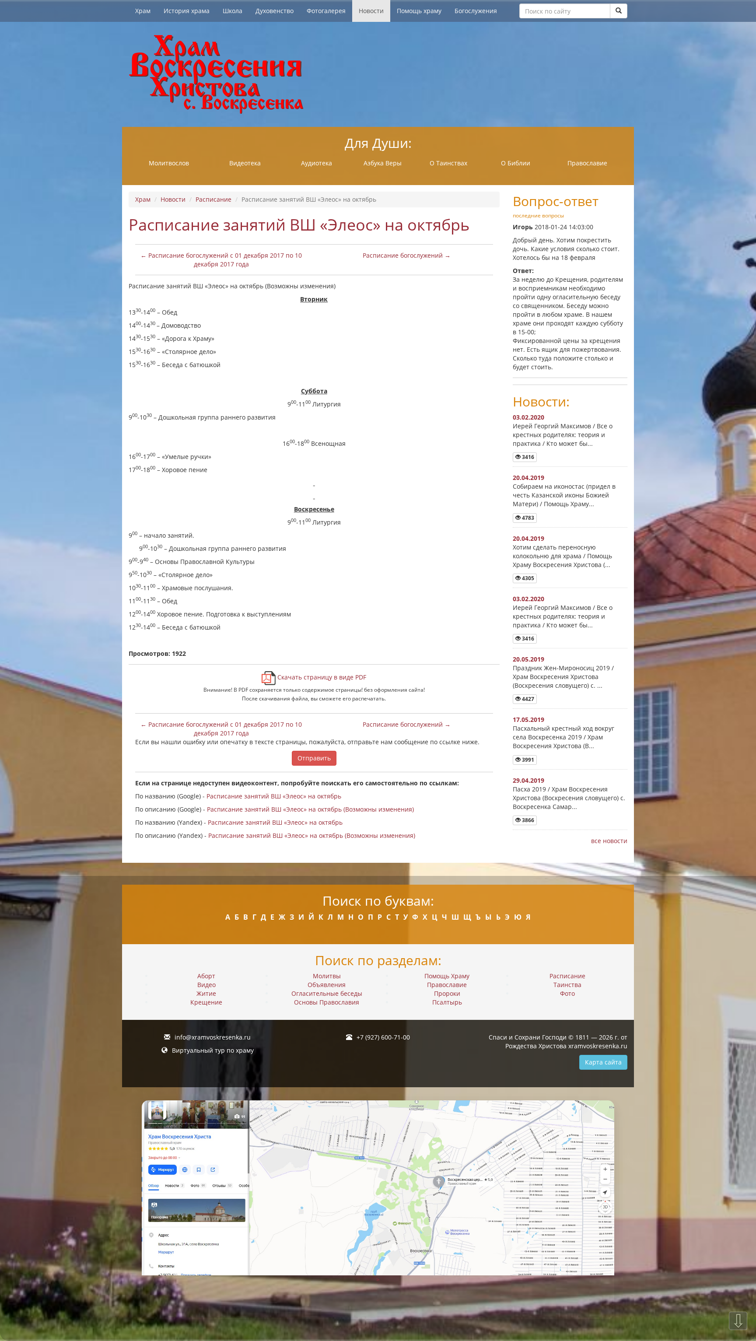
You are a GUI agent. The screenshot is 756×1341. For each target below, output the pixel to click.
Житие (206, 993)
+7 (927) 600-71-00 (383, 1037)
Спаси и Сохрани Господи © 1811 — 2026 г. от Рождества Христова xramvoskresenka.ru (558, 1041)
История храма (187, 11)
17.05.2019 (528, 719)
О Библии (515, 163)
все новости (609, 841)
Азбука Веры (383, 163)
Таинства (567, 984)
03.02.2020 (528, 417)
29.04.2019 (528, 780)
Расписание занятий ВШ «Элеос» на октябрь (273, 796)
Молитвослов (169, 163)
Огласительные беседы (326, 993)
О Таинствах (448, 163)
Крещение (206, 1002)
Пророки (447, 993)
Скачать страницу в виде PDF (321, 677)
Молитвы (327, 976)
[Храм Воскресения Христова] (378, 74)
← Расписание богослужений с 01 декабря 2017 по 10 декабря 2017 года (221, 259)
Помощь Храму (446, 976)
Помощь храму (419, 11)
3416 (527, 457)
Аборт (206, 976)
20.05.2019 (528, 659)
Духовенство (275, 11)
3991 (527, 759)
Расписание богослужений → (407, 255)
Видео (206, 984)
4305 (527, 578)
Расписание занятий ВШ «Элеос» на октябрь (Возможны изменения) (310, 809)
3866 (527, 820)
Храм (142, 11)
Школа (232, 11)
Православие (587, 163)
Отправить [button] (314, 758)
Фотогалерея (326, 11)
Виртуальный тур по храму (213, 1050)
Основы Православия (326, 1002)
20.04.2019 (528, 477)
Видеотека (245, 163)
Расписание (213, 199)
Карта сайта (603, 1062)
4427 (527, 699)
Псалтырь (447, 1002)
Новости (371, 11)
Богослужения (476, 11)
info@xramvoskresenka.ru (213, 1037)
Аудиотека (316, 163)
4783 (527, 518)
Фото (567, 993)
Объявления (327, 984)
